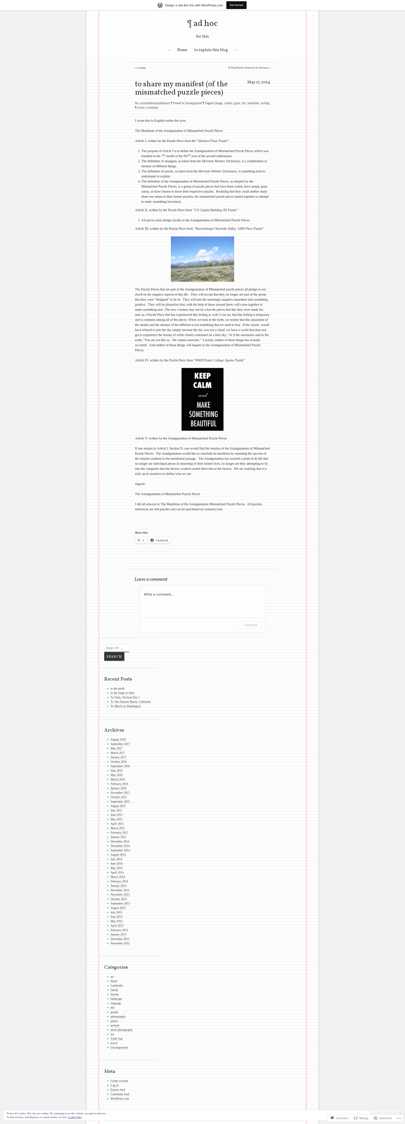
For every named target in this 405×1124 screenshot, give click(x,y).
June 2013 (117, 916)
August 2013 (118, 907)
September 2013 (120, 903)
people (114, 1012)
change (218, 103)
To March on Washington (126, 706)
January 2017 (118, 757)
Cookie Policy (75, 1117)
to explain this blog (211, 50)
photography (118, 1016)
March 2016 (118, 779)
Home (182, 50)
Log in (115, 1085)
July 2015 (116, 810)
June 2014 (117, 863)
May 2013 (117, 921)
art (112, 976)
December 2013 (120, 890)
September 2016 (120, 766)
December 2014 (120, 841)
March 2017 (118, 752)
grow (237, 103)
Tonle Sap (117, 1038)
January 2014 (118, 885)
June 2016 (117, 770)
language (116, 1003)
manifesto (253, 103)
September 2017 (120, 744)
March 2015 (118, 828)
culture (228, 103)
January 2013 (118, 934)
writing (265, 103)
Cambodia (117, 985)
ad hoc (205, 24)
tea (112, 1034)
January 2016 (118, 788)
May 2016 (117, 775)
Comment (251, 625)
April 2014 (117, 872)
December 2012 (120, 938)
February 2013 (119, 930)
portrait (115, 1025)
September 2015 (120, 801)
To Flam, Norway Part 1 (125, 697)
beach (114, 981)
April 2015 (117, 823)
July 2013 (116, 912)
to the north (117, 688)
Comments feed (120, 1094)
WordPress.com (120, 1098)
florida (115, 994)
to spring (140, 67)
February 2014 (119, 881)
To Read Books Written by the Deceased (249, 67)
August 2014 (118, 854)
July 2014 (116, 859)
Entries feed (118, 1089)
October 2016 (119, 761)
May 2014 (117, 868)
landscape (116, 998)
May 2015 (117, 819)
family (114, 990)
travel (114, 1043)
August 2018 (118, 739)
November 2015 (120, 792)
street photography (122, 1029)
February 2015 (119, 832)
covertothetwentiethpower (154, 103)
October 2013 (119, 899)
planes (114, 1021)
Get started (236, 5)
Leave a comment (147, 107)
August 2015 (118, 806)
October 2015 (119, 797)
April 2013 (117, 925)
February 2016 (119, 783)
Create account (119, 1080)
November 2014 (120, 845)
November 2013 (120, 894)
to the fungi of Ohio (123, 692)
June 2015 (117, 814)
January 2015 (118, 837)
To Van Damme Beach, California (131, 701)
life (244, 103)
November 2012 (120, 943)
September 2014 (120, 850)
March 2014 (118, 876)
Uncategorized (193, 103)
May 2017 (117, 748)
